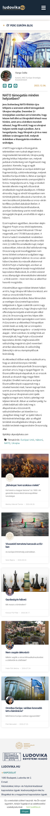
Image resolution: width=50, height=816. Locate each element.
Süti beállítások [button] (33, 807)
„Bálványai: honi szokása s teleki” (23, 485)
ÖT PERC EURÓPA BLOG (19, 25)
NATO (7, 443)
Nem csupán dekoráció (17, 652)
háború (39, 439)
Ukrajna (16, 443)
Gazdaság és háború (16, 599)
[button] (43, 7)
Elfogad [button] (25, 811)
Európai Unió (27, 439)
